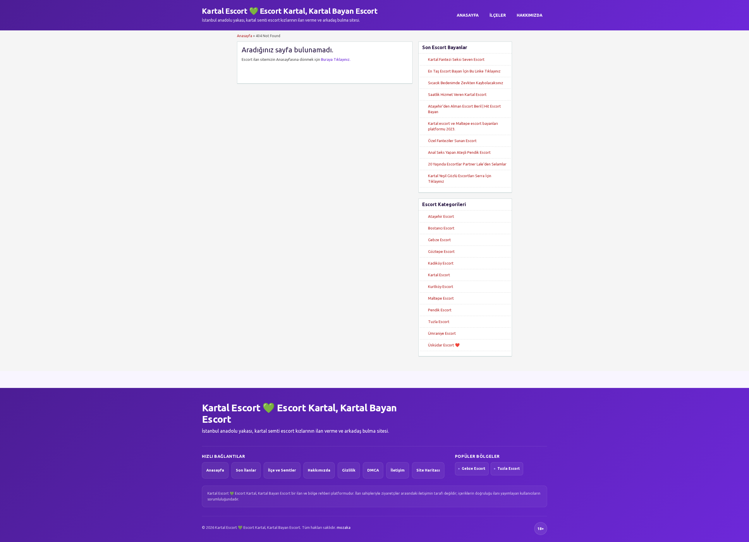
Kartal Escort (439, 275)
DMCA (373, 470)
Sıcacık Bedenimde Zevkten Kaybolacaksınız (465, 83)
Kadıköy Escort (440, 263)
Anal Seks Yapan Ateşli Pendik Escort (459, 152)
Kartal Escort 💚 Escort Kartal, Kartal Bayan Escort (289, 11)
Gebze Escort (439, 240)
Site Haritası (428, 470)
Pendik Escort (439, 310)
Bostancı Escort (441, 228)
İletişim (398, 470)
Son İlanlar (246, 470)
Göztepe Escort (441, 251)
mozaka (344, 527)
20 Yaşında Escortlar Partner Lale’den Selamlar (467, 164)
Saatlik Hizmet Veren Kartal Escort (457, 94)
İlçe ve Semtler (282, 470)
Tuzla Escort (438, 322)
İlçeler (497, 15)
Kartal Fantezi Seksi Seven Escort (456, 59)
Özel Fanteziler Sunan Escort (452, 141)
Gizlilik (348, 470)
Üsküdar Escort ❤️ (444, 345)
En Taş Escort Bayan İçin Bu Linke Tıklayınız (464, 71)
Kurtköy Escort (440, 286)
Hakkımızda (529, 15)
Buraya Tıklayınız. (336, 59)
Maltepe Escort (441, 298)
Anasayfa (468, 15)
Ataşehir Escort (441, 216)
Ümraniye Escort (442, 333)
